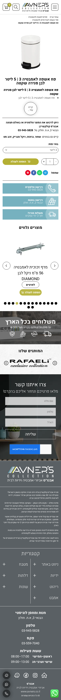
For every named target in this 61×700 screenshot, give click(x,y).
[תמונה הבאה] (54, 266)
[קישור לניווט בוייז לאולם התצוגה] (17, 675)
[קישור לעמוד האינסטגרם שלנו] (35, 675)
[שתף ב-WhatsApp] (39, 172)
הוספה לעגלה (18, 162)
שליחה (30, 434)
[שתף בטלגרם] (45, 172)
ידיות (46, 576)
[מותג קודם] (6, 363)
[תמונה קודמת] (6, 266)
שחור (38, 137)
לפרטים (30, 285)
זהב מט (7, 137)
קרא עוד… (30, 108)
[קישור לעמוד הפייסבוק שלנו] (26, 675)
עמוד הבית (54, 17)
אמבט (46, 598)
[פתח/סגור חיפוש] (16, 7)
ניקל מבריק (19, 137)
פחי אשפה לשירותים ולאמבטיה (45, 20)
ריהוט (46, 587)
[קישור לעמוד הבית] (44, 675)
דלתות (15, 576)
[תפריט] (54, 7)
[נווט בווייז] (6, 675)
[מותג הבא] (54, 363)
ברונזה (30, 137)
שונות (15, 587)
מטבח (15, 564)
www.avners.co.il (30, 692)
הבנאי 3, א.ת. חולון (30, 618)
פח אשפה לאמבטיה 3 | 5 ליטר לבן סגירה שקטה (38, 22)
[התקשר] (6, 693)
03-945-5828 (25, 130)
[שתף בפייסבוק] (33, 172)
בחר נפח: (53, 144)
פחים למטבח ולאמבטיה (37, 17)
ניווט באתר (46, 564)
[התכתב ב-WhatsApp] (6, 684)
